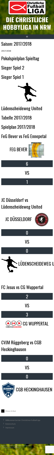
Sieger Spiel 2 (12, 67)
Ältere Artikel (9, 411)
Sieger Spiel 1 (12, 76)
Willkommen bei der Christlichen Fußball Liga (22, 420)
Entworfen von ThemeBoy (11, 447)
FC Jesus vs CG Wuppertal (22, 287)
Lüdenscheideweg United (21, 108)
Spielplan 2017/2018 (18, 126)
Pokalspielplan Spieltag (20, 58)
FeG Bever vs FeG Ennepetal (23, 136)
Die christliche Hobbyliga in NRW (27, 23)
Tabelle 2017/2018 (16, 117)
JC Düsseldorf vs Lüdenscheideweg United (21, 203)
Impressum (9, 428)
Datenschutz (10, 424)
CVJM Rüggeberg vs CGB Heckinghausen (21, 345)
